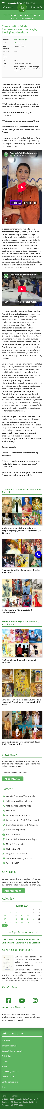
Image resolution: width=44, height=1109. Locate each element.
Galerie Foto (7, 1056)
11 (10, 916)
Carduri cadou (8, 1076)
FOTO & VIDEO (13, 834)
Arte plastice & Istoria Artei (18, 805)
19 (16, 919)
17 (5, 919)
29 (33, 922)
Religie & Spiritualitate (16, 853)
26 (16, 922)
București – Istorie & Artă (18, 815)
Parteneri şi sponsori (10, 1071)
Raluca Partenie (19, 43)
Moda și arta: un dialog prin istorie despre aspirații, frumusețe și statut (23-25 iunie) (22, 530)
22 (33, 919)
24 (5, 922)
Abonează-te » (13, 779)
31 (5, 925)
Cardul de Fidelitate (10, 1082)
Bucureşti (6, 1040)
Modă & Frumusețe (20, 39)
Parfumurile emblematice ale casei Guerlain (19, 661)
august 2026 (22, 905)
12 (16, 916)
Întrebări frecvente (9, 1046)
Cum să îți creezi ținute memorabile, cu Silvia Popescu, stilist (21, 743)
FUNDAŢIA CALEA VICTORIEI (21, 15)
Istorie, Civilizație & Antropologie (21, 839)
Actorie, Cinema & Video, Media (21, 796)
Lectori (5, 1061)
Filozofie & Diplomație (16, 829)
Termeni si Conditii (10, 1096)
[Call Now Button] (38, 554)
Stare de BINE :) (13, 863)
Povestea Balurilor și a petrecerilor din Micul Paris (21, 571)
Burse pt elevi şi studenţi (12, 1051)
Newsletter (9, 7)
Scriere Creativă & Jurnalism (19, 858)
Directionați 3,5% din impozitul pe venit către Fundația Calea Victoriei (21, 941)
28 (28, 922)
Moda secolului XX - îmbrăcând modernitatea (17, 611)
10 (5, 916)
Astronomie (11, 810)
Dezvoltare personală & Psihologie (22, 825)
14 (28, 916)
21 (28, 919)
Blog (4, 1087)
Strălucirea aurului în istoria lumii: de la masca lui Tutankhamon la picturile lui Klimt (21, 702)
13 (22, 916)
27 (22, 922)
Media (4, 1066)
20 (22, 919)
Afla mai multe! (13, 890)
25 (10, 922)
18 (10, 919)
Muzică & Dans (13, 848)
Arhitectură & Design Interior (19, 801)
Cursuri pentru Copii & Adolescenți (22, 820)
